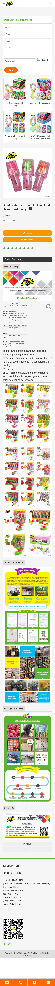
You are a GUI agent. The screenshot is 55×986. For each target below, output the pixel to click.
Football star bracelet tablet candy (15, 137)
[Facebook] (4, 944)
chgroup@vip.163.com (12, 904)
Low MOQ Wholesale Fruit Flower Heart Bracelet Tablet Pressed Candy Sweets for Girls (40, 137)
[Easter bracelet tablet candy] (40, 89)
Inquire (29, 233)
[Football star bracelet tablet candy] (15, 122)
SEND (11, 70)
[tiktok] (9, 944)
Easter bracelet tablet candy (40, 103)
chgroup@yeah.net (13, 901)
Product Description (13, 259)
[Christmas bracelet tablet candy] (15, 89)
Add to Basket (27, 239)
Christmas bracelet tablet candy (14, 104)
